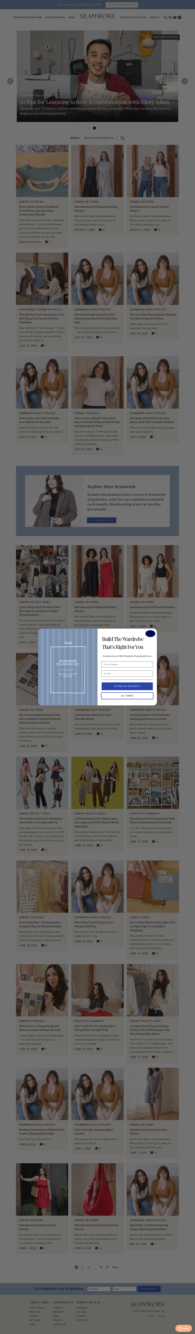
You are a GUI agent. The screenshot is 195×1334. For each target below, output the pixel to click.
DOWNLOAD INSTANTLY (127, 686)
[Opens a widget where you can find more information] (183, 1328)
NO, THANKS (127, 696)
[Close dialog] (150, 633)
